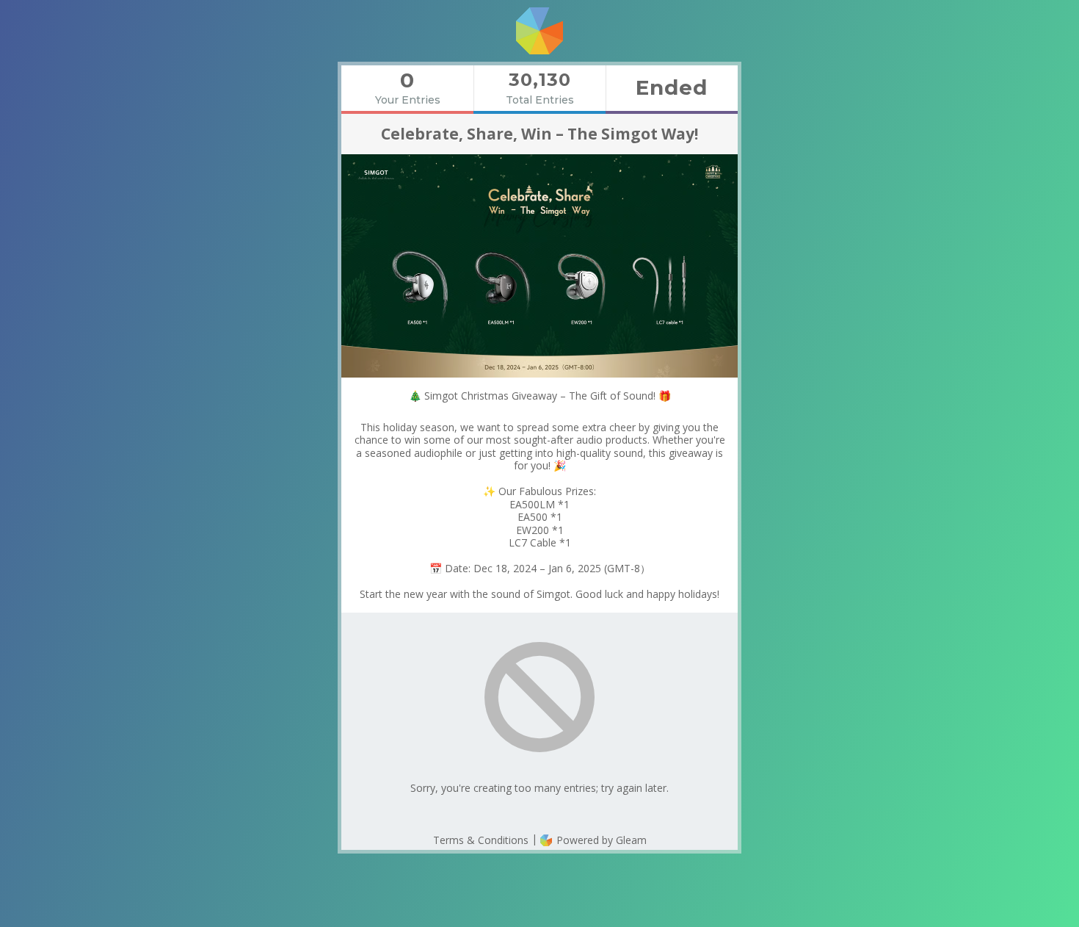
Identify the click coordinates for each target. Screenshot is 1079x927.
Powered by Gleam (600, 840)
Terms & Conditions (480, 840)
